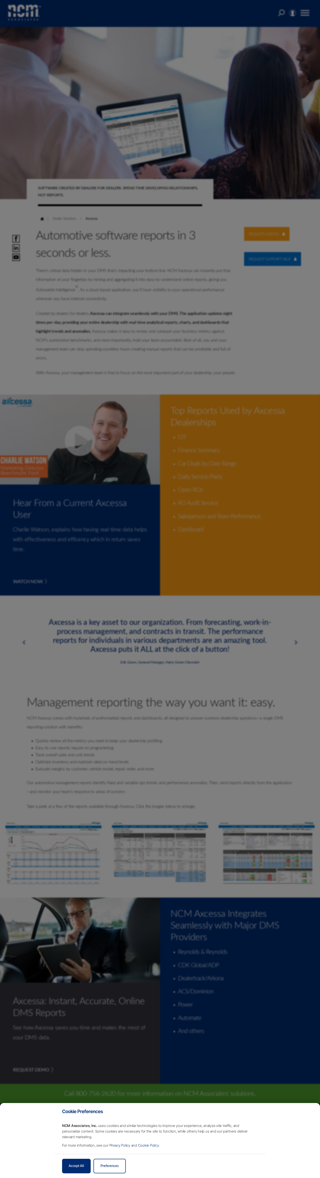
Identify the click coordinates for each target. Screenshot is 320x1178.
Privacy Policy (119, 1145)
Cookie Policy (148, 1145)
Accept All (76, 1166)
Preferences (109, 1166)
